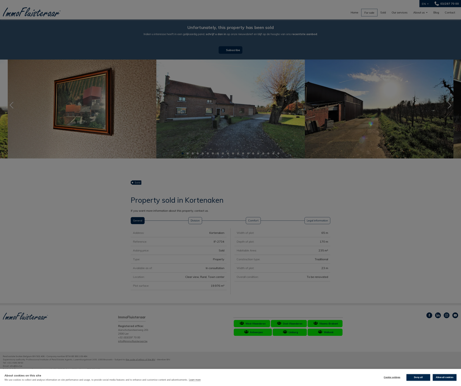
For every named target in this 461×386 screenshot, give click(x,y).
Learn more (195, 379)
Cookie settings (392, 377)
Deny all (418, 377)
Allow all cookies (444, 377)
